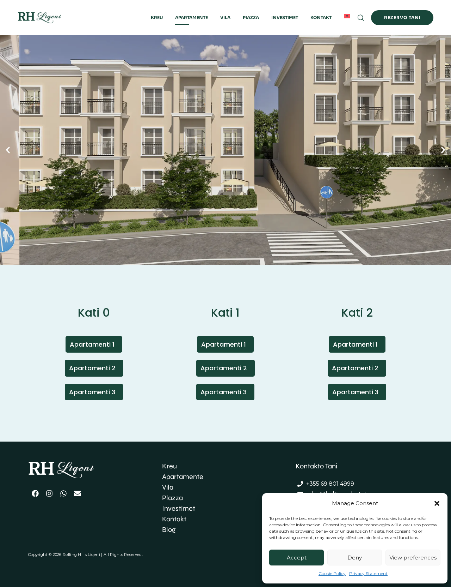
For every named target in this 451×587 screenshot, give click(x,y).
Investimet (284, 17)
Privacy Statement (368, 573)
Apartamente (191, 17)
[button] (436, 503)
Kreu (157, 17)
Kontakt (321, 17)
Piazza (251, 17)
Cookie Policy (332, 573)
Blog (169, 529)
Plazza (172, 497)
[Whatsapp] (63, 493)
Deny (354, 557)
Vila (225, 17)
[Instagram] (49, 493)
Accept (297, 557)
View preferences (413, 557)
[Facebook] (35, 493)
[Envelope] (77, 493)
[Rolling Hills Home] (49, 18)
